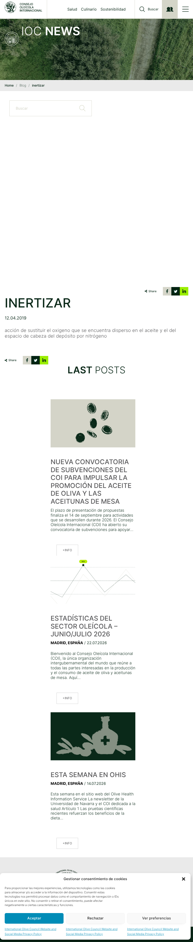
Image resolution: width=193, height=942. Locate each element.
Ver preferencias (156, 918)
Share (153, 291)
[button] (183, 879)
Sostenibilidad (113, 9)
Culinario (89, 9)
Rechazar (95, 918)
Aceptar (34, 918)
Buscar (153, 9)
